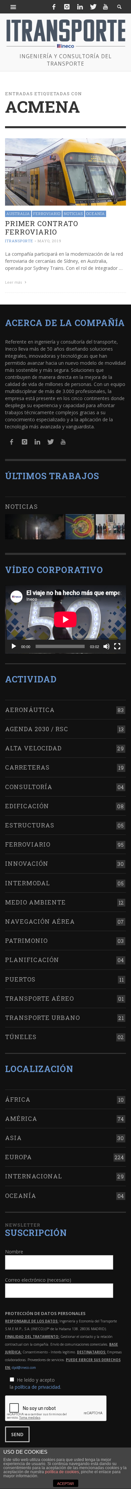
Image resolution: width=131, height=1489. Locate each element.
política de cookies (62, 1471)
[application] (65, 619)
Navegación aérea (40, 921)
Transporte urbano (42, 1018)
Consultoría (28, 787)
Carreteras (27, 767)
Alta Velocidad (33, 748)
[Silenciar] (106, 646)
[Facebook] (54, 6)
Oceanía (95, 213)
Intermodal (27, 883)
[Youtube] (105, 6)
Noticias (73, 213)
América (21, 1118)
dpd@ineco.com (24, 1367)
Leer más (14, 282)
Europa (18, 1157)
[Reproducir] (13, 646)
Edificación (27, 806)
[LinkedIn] (80, 6)
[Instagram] (66, 6)
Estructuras (29, 825)
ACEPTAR (65, 1484)
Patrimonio (26, 940)
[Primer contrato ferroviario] (65, 171)
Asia (13, 1138)
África (18, 1099)
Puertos (20, 979)
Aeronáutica (30, 710)
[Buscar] (13, 6)
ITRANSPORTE (19, 240)
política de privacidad (37, 1387)
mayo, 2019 (49, 240)
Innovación (26, 863)
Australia (18, 213)
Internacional (33, 1176)
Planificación (32, 960)
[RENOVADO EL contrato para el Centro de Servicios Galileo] (34, 526)
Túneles (21, 1037)
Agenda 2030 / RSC (36, 729)
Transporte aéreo (39, 998)
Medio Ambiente (35, 902)
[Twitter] (92, 6)
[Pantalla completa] (117, 646)
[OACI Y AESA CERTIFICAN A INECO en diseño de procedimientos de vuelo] (80, 526)
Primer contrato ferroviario (41, 228)
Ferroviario (46, 213)
